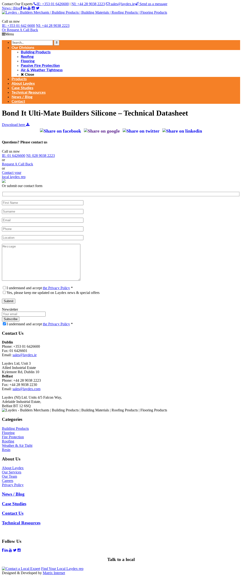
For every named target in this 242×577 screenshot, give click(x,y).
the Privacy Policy (56, 288)
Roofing (8, 441)
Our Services (11, 472)
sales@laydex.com (26, 389)
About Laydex (13, 468)
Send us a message (152, 4)
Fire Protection (13, 437)
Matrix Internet (54, 573)
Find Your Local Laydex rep (62, 569)
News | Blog (11, 8)
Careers (7, 481)
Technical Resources (21, 522)
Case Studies (14, 503)
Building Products (15, 428)
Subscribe (10, 319)
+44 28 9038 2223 (52, 26)
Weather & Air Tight (17, 445)
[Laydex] (84, 12)
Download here (14, 125)
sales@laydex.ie (122, 4)
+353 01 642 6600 (18, 26)
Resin (6, 450)
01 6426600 (13, 156)
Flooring (8, 433)
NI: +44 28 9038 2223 (88, 4)
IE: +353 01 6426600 (53, 4)
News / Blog (13, 494)
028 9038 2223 (40, 156)
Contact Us (12, 513)
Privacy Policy (13, 485)
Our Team (9, 476)
